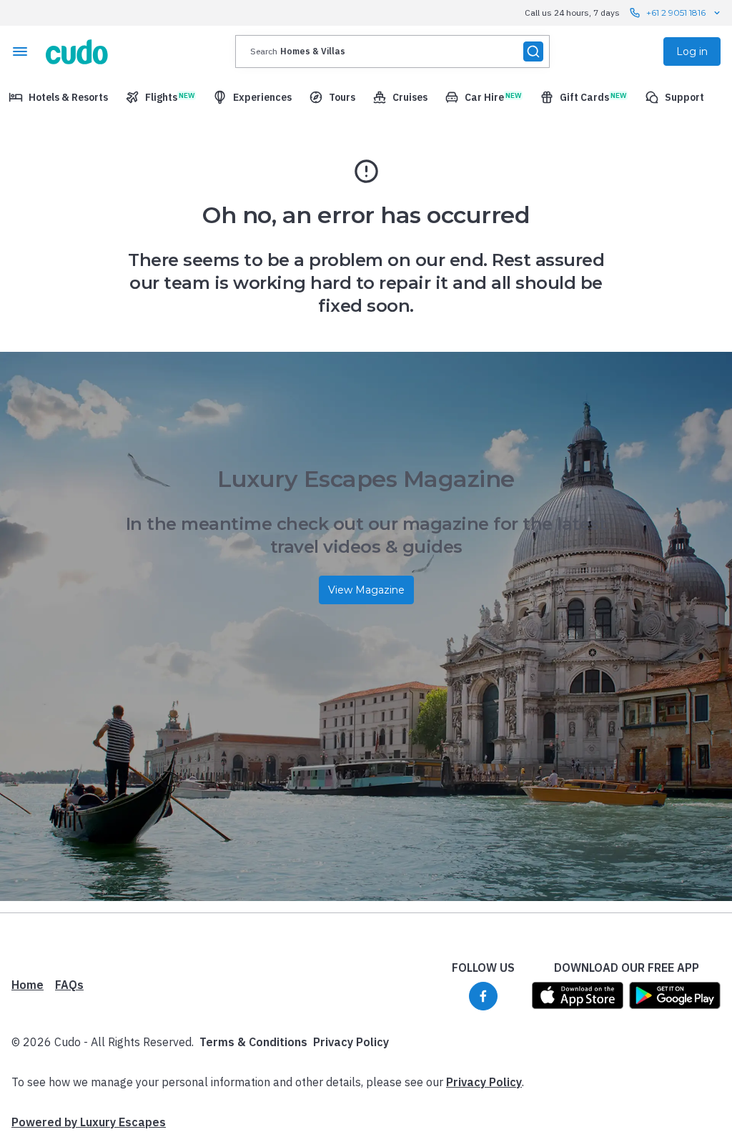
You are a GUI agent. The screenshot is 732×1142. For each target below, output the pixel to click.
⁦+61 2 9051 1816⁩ (676, 12)
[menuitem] (58, 97)
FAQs (69, 985)
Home (27, 985)
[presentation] (392, 51)
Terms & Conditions (253, 1042)
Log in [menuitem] (692, 51)
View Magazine (366, 590)
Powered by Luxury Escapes (88, 1122)
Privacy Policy (351, 1042)
